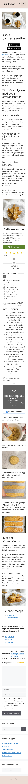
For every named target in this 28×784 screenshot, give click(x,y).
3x (11, 276)
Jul (6, 637)
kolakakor (5, 55)
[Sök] (23, 729)
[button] (19, 4)
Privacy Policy (14, 779)
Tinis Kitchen (8, 4)
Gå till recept (14, 45)
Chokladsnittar (12, 618)
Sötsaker (11, 637)
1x (4, 276)
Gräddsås (5, 746)
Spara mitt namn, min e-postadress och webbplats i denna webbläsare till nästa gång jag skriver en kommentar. (14, 703)
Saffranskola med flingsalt (11, 753)
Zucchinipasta (7, 750)
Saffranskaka (7, 756)
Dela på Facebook (15, 412)
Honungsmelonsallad (10, 743)
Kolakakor (10, 615)
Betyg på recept (8, 663)
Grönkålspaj (9, 642)
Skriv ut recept (15, 48)
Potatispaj (8, 639)
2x (7, 276)
